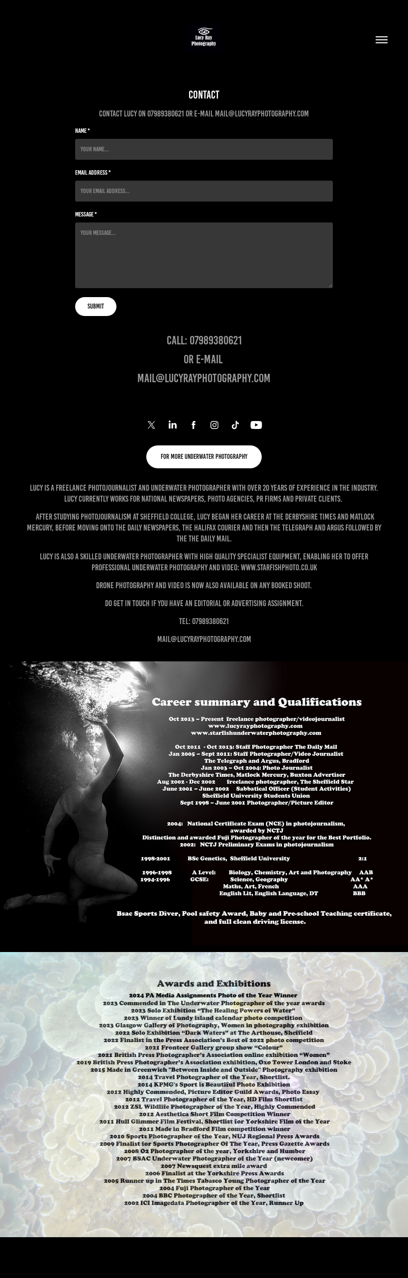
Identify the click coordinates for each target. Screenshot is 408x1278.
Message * (86, 214)
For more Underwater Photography (204, 456)
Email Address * (93, 172)
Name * (82, 130)
